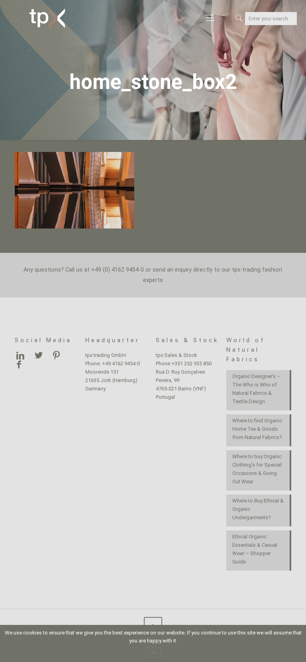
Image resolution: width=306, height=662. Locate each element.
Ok (153, 652)
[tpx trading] (47, 18)
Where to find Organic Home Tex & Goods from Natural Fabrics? (257, 429)
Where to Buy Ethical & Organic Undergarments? (258, 509)
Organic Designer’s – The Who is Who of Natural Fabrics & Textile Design (256, 388)
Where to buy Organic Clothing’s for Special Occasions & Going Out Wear (257, 469)
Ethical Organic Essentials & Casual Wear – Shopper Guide (254, 549)
